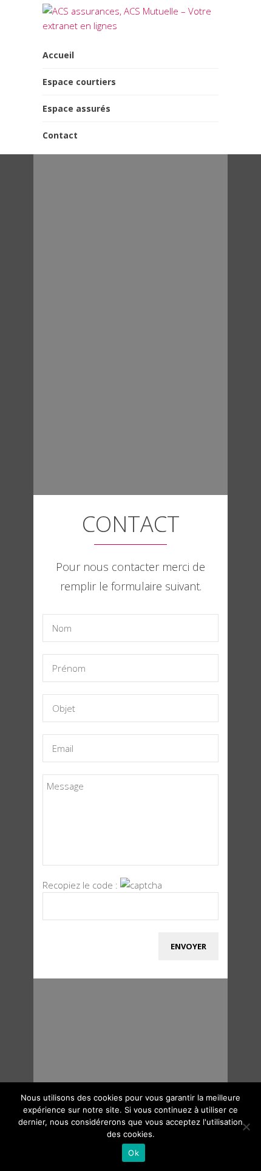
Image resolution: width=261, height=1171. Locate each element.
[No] (246, 1127)
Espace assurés (76, 108)
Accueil (58, 55)
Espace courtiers (79, 81)
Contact (60, 135)
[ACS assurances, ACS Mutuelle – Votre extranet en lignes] (130, 25)
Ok (133, 1153)
